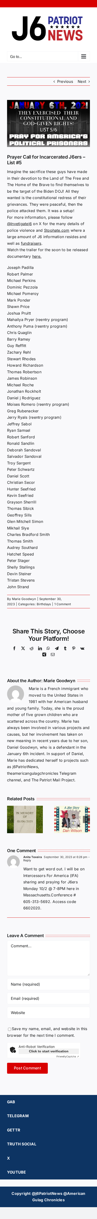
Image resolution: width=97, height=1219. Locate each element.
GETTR (13, 1130)
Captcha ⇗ (68, 1056)
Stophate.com (56, 230)
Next (82, 81)
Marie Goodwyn (24, 599)
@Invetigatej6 (19, 223)
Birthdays (44, 604)
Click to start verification (49, 1051)
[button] (10, 819)
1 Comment (62, 604)
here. (36, 256)
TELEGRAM (18, 1115)
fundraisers (31, 243)
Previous (65, 81)
